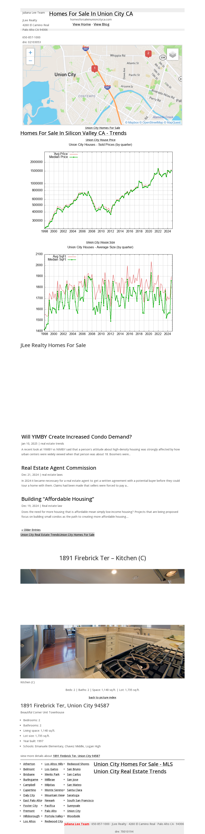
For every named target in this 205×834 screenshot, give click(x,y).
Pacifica (50, 806)
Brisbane (29, 774)
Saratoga (73, 795)
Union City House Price (101, 140)
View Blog (101, 24)
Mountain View (54, 795)
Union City (73, 811)
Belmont (29, 769)
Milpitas (50, 785)
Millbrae (50, 779)
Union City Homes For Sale (102, 128)
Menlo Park (52, 774)
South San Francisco (80, 800)
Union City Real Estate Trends (39, 535)
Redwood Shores (78, 764)
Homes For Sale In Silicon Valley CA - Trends (73, 132)
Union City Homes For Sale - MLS (133, 764)
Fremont (29, 811)
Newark (50, 800)
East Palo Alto (32, 800)
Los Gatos (51, 769)
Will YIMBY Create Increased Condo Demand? (76, 436)
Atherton (29, 764)
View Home (82, 24)
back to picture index (102, 697)
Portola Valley (54, 816)
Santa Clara (74, 790)
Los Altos (29, 821)
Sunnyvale (73, 806)
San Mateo (74, 785)
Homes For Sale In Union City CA (91, 13)
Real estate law (52, 506)
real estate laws (52, 475)
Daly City (29, 795)
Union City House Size (100, 242)
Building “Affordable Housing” (57, 498)
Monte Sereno (54, 790)
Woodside (73, 816)
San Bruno (74, 769)
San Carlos (74, 774)
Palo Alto (51, 811)
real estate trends (52, 443)
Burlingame (30, 779)
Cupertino (29, 790)
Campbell (29, 785)
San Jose (72, 779)
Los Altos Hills (54, 764)
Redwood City (54, 821)
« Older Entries (31, 530)
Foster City (30, 806)
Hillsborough (31, 816)
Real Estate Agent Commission (58, 467)
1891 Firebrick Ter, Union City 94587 (76, 756)
